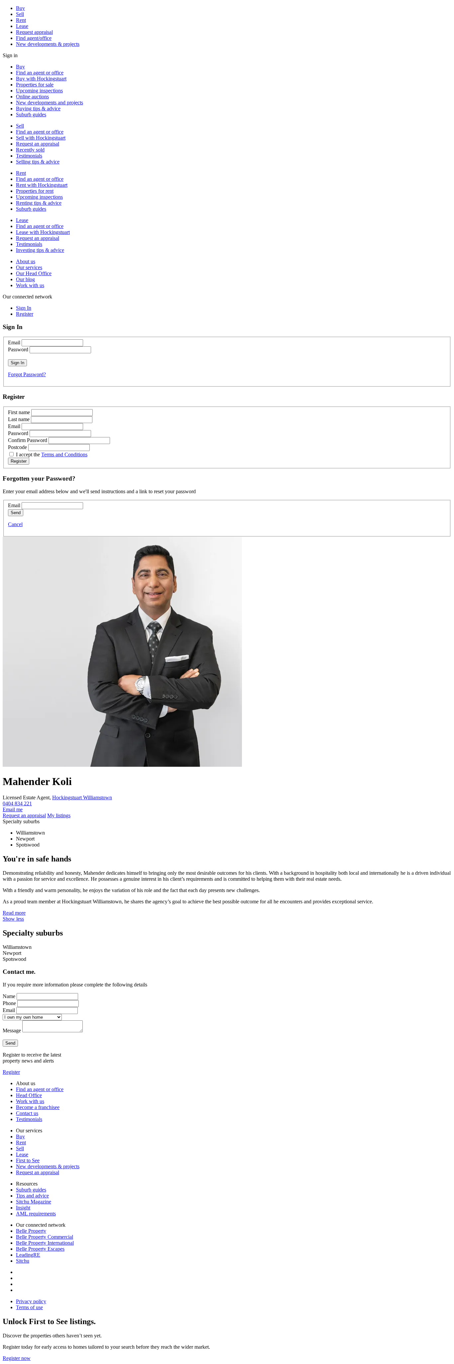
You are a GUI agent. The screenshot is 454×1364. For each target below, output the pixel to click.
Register (11, 1072)
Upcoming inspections (39, 90)
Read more (14, 913)
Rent (21, 20)
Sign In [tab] (23, 308)
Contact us (27, 1113)
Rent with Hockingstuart (41, 185)
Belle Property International (45, 1243)
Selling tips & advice (37, 162)
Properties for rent (35, 191)
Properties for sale (35, 84)
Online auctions (32, 96)
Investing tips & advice (40, 250)
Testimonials (29, 156)
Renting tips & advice (38, 203)
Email (14, 342)
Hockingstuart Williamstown (82, 797)
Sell (20, 14)
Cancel (15, 524)
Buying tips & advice (38, 108)
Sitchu (22, 1261)
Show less (13, 919)
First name (19, 412)
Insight (23, 1207)
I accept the (51, 454)
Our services (29, 267)
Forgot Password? (27, 374)
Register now (17, 1358)
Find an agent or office (39, 72)
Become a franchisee (37, 1107)
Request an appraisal (37, 144)
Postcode (17, 447)
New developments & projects (47, 44)
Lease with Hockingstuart (43, 232)
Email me (13, 809)
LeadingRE (28, 1255)
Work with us (30, 285)
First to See (28, 1160)
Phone (9, 1003)
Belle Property (31, 1231)
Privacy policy (31, 1301)
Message (12, 1030)
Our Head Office (34, 273)
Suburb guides (31, 114)
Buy (20, 8)
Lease (22, 26)
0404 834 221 (17, 803)
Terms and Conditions (64, 454)
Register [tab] (24, 314)
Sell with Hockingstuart (40, 138)
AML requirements (36, 1213)
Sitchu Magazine (33, 1201)
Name (9, 996)
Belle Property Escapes (40, 1249)
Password (18, 349)
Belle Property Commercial (44, 1237)
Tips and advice (32, 1195)
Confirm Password (27, 440)
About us (25, 261)
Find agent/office (34, 38)
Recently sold (30, 150)
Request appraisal (34, 32)
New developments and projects (49, 102)
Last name (19, 419)
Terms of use (29, 1307)
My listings (58, 815)
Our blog (25, 279)
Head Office (29, 1095)
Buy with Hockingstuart (41, 78)
